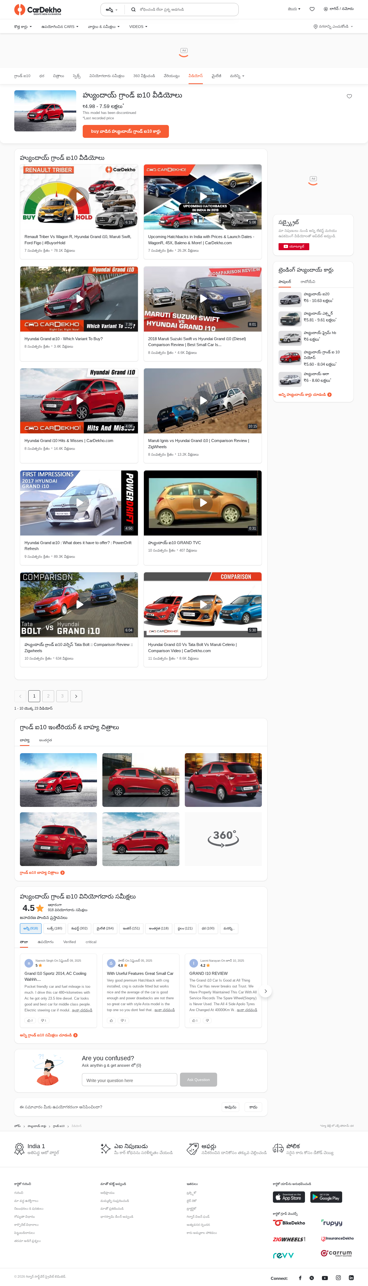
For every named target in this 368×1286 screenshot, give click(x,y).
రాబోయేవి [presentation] (308, 281)
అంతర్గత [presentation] (45, 740)
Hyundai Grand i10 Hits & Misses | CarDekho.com (69, 440)
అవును (230, 1107)
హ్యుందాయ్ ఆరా (316, 374)
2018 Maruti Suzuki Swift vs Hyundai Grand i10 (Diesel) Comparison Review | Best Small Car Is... (197, 341)
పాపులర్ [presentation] (285, 281)
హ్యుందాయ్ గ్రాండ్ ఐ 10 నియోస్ (322, 355)
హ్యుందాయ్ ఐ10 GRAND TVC (174, 542)
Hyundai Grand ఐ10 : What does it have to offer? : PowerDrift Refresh (78, 545)
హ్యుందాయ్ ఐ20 (316, 294)
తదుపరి (76, 696)
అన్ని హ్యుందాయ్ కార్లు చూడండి (302, 394)
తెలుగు (292, 8)
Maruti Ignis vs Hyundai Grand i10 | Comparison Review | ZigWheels (198, 443)
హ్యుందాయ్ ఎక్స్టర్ (318, 313)
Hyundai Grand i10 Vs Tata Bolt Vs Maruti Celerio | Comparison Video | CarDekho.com (192, 647)
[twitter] (312, 1279)
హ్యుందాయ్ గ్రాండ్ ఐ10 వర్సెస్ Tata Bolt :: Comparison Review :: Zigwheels (79, 647)
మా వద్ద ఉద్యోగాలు (26, 1201)
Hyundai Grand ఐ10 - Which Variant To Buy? (64, 338)
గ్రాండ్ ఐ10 (22, 76)
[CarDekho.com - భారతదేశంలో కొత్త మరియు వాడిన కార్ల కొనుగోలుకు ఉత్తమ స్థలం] (37, 9)
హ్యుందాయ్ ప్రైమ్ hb (320, 333)
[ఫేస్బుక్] (300, 1279)
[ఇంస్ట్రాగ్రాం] (338, 1279)
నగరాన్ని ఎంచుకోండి (333, 26)
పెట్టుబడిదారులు (24, 1233)
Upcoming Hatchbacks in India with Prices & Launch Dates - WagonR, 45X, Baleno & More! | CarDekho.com (201, 239)
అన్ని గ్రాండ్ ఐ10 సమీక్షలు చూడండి (46, 1035)
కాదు (253, 1107)
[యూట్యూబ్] (325, 1279)
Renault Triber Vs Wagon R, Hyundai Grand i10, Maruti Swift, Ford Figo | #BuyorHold (78, 239)
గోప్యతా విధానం (24, 1217)
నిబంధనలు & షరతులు (28, 1208)
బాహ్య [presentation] (24, 740)
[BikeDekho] (289, 1223)
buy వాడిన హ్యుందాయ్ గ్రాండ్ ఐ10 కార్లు (126, 131)
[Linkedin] (351, 1279)
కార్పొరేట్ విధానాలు (26, 1225)
